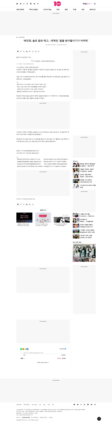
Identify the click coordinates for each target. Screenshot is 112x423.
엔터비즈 (93, 9)
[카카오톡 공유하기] (17, 51)
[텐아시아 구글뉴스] (37, 3)
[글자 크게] (35, 51)
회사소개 (18, 417)
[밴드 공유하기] (29, 51)
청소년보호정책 (34, 417)
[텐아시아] (57, 3)
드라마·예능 (47, 9)
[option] (84, 251)
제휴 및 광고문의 (43, 417)
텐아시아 (24, 420)
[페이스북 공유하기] (20, 51)
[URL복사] (32, 51)
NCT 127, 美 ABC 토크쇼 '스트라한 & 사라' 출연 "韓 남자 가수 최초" (41, 225)
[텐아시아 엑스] (27, 3)
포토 (82, 9)
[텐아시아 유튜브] (17, 3)
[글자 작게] (38, 51)
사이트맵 (50, 417)
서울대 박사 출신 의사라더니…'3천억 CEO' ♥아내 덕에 (87, 216)
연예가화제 (20, 9)
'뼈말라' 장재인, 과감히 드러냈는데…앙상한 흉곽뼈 (87, 171)
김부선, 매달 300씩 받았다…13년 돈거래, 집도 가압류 (86, 176)
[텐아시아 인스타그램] (31, 3)
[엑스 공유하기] (23, 51)
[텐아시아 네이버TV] (20, 3)
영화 (66, 9)
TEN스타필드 (33, 9)
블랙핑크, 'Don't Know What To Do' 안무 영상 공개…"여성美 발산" (23, 225)
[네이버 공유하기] (26, 51)
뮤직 (58, 9)
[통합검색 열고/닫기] (95, 4)
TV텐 (74, 9)
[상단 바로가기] (99, 419)
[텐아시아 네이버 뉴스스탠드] (34, 3)
